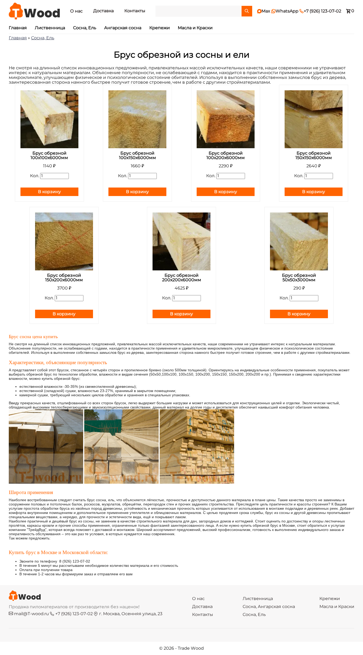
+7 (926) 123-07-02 (320, 11)
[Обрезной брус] (46, 482)
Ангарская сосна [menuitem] (122, 28)
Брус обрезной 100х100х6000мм (49, 155)
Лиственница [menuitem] (50, 28)
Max (263, 11)
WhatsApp (284, 11)
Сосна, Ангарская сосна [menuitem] (269, 607)
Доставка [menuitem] (103, 11)
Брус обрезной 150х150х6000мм (314, 155)
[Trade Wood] (34, 11)
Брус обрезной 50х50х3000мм (299, 277)
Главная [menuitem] (18, 28)
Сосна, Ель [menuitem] (84, 28)
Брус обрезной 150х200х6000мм (64, 277)
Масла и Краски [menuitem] (195, 28)
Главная (18, 38)
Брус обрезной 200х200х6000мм (181, 277)
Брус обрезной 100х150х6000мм (137, 155)
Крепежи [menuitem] (159, 28)
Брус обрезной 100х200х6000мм (225, 155)
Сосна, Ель (42, 38)
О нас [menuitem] (76, 11)
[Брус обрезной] (121, 482)
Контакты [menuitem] (134, 11)
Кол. (34, 176)
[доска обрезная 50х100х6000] (197, 482)
